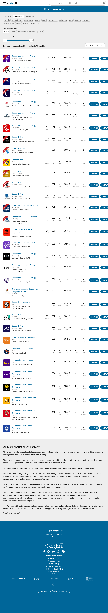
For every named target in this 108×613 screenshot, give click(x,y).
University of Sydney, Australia (22, 236)
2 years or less (9, 23)
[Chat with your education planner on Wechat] (63, 551)
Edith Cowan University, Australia (22, 319)
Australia (7, 20)
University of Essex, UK (19, 269)
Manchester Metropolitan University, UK (25, 72)
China (71, 20)
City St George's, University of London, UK (25, 106)
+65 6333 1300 (55, 558)
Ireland (44, 20)
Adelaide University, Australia (21, 330)
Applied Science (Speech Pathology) (22, 230)
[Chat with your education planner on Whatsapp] (58, 551)
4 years (25, 23)
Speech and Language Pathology (25, 205)
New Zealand (53, 20)
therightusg (55, 564)
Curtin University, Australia (20, 175)
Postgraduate (29, 16)
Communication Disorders (22, 349)
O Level (40, 32)
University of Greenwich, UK (21, 282)
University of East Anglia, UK (21, 258)
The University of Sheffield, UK (21, 60)
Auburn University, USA (19, 353)
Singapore (86, 20)
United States (28, 20)
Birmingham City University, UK (22, 83)
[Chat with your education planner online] (53, 551)
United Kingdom (17, 20)
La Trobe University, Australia (21, 187)
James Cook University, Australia (22, 153)
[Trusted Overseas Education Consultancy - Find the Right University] (54, 546)
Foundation (7, 16)
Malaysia (78, 20)
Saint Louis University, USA (20, 432)
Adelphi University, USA (19, 404)
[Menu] (4, 3)
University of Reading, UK (20, 130)
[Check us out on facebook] (44, 551)
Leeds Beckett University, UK (21, 246)
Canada (37, 20)
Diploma (13, 32)
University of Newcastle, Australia (23, 141)
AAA (31, 40)
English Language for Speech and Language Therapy (25, 290)
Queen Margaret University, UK (22, 117)
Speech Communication (21, 302)
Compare (94, 58)
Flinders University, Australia (21, 164)
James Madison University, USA (22, 378)
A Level (6, 32)
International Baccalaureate (27, 32)
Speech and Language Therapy (24, 56)
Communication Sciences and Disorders (24, 373)
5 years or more (35, 23)
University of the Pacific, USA (21, 341)
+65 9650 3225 (55, 561)
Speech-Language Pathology (23, 337)
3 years (18, 23)
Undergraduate (18, 16)
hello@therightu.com (55, 556)
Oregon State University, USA (21, 306)
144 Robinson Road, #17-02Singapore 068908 (54, 570)
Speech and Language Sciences (24, 217)
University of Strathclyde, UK (21, 210)
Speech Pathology (19, 137)
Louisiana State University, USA (22, 364)
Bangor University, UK (19, 296)
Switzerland (63, 20)
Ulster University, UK (18, 94)
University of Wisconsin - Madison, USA (24, 417)
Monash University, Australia (21, 198)
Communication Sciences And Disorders (24, 398)
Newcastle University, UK (20, 221)
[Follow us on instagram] (48, 551)
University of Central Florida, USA (22, 391)
